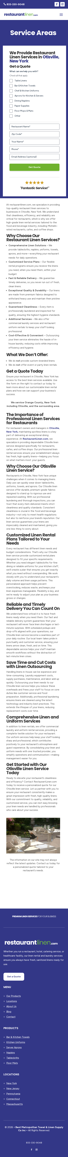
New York (11, 1083)
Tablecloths (12, 1057)
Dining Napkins (22, 100)
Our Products (13, 996)
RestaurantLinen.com (35, 438)
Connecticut (13, 1099)
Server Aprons (14, 1047)
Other (17, 116)
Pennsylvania (13, 1093)
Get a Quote (14, 976)
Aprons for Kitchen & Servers (29, 95)
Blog (8, 1011)
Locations (11, 1001)
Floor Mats (12, 1063)
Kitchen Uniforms (15, 1042)
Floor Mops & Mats (24, 111)
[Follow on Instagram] (62, 4)
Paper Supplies (22, 105)
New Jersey (12, 1088)
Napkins (10, 1052)
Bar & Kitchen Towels (25, 85)
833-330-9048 (34, 1142)
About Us (11, 1006)
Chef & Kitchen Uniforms (27, 90)
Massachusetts (14, 1104)
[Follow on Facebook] (57, 4)
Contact (10, 1016)
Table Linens (21, 80)
